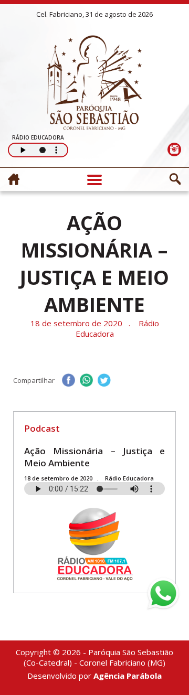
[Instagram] (174, 149)
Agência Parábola (127, 675)
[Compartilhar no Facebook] (68, 381)
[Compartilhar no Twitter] (104, 381)
